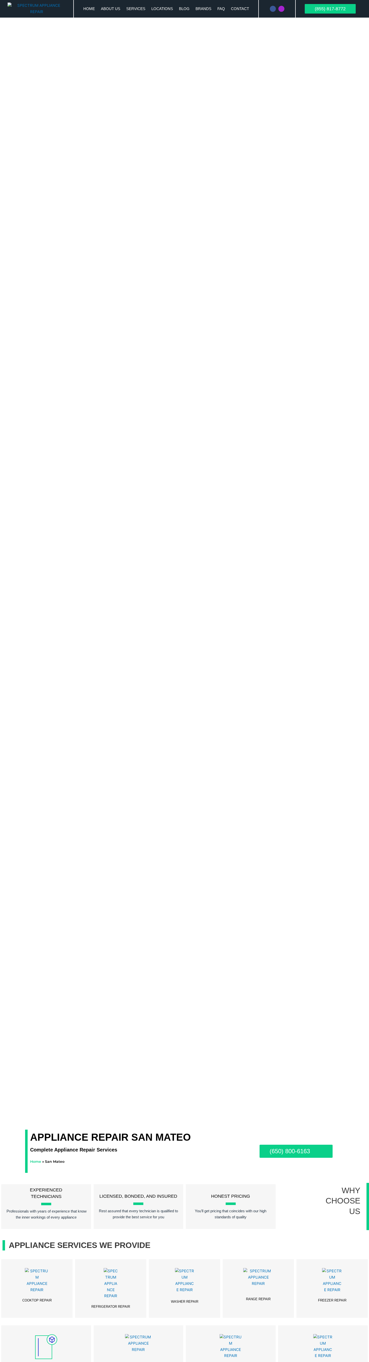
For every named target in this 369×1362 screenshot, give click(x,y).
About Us (110, 9)
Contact (240, 9)
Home (89, 9)
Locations (162, 9)
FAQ (221, 9)
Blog (184, 9)
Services (135, 9)
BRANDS (203, 9)
